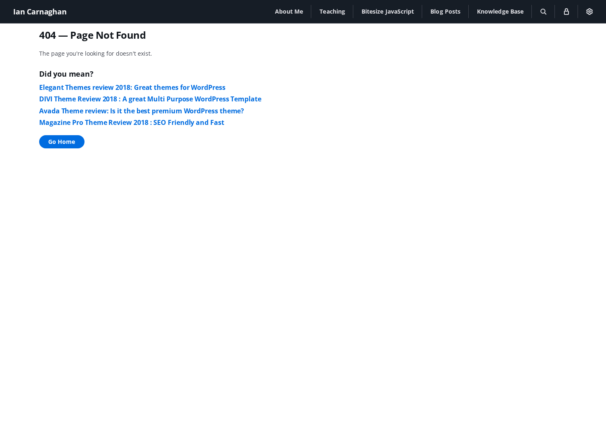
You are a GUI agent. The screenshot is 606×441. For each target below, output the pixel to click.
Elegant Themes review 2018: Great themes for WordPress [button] (132, 87)
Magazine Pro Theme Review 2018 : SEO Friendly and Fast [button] (131, 122)
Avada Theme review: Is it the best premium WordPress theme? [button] (141, 110)
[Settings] (589, 11)
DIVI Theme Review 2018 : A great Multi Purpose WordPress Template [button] (150, 98)
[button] (289, 11)
